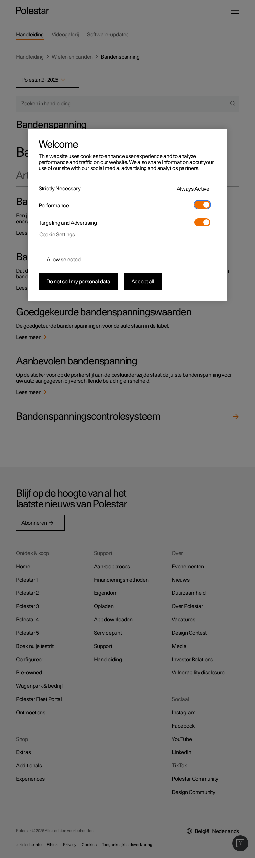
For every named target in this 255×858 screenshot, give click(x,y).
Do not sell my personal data (78, 281)
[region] (127, 215)
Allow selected (64, 259)
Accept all (142, 281)
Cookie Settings (57, 234)
